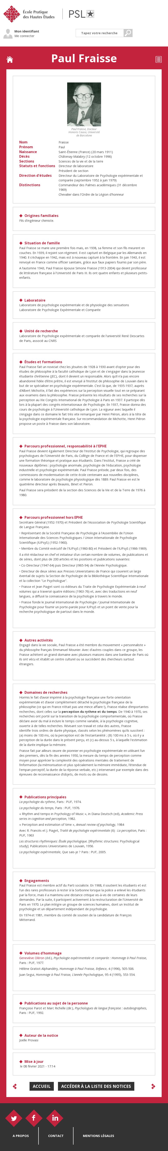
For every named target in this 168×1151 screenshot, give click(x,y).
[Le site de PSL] (81, 14)
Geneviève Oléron (31, 958)
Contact (56, 1136)
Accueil (42, 1086)
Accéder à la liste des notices (96, 1086)
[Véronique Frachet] (15, 1086)
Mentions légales (98, 1136)
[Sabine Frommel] (153, 1086)
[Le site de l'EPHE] (31, 14)
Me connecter (24, 36)
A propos (21, 1136)
